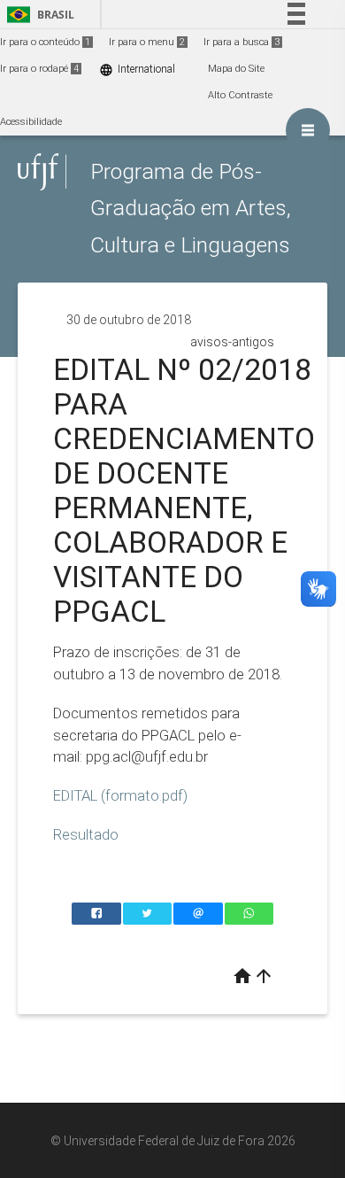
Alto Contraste (240, 95)
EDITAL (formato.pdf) (120, 795)
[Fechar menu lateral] (308, 130)
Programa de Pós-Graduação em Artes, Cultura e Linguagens (190, 208)
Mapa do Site (236, 68)
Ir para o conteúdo (45, 42)
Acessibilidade (31, 122)
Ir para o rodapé (39, 68)
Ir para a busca (241, 42)
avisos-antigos (232, 342)
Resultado (86, 834)
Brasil (37, 14)
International (137, 69)
